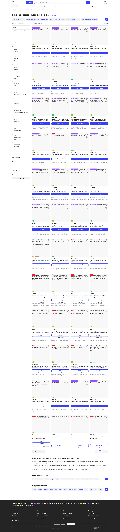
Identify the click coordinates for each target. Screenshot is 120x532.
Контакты (14, 515)
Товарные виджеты (92, 513)
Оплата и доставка (41, 513)
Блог (13, 518)
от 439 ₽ (35, 188)
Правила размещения (68, 518)
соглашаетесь (57, 524)
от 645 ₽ (93, 82)
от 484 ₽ (35, 46)
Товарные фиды (91, 518)
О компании (15, 513)
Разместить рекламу (67, 515)
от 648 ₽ (93, 46)
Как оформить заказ (41, 518)
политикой (63, 524)
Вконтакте (14, 520)
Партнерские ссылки (93, 515)
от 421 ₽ (54, 46)
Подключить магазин (67, 513)
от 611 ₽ (92, 188)
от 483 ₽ (73, 46)
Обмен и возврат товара (43, 515)
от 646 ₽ (35, 82)
